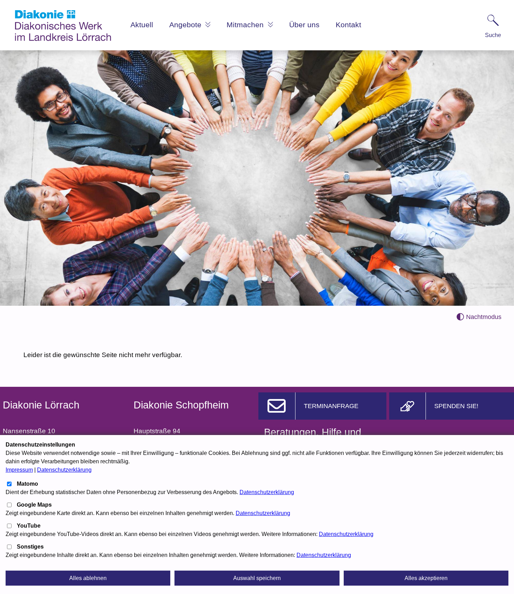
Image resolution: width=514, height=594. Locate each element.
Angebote (186, 25)
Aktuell (141, 25)
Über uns (304, 25)
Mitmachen (246, 25)
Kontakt (348, 25)
